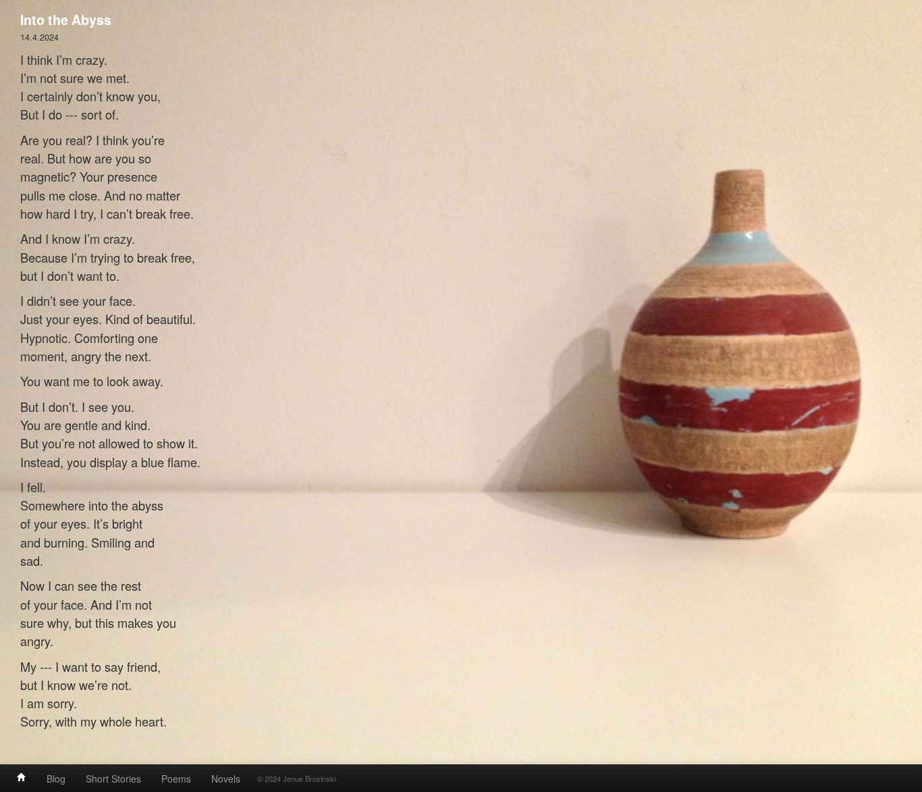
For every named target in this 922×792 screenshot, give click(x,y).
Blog (56, 778)
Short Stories (113, 778)
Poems (176, 778)
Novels (225, 778)
